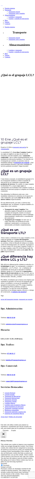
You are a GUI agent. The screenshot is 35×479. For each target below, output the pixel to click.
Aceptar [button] (13, 430)
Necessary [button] (4, 463)
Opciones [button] (6, 430)
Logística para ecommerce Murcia (15, 405)
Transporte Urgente (11, 401)
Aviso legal (4, 417)
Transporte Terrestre (11, 400)
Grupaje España (9, 394)
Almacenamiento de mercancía (14, 406)
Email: (12, 2)
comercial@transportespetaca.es (16, 381)
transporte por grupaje (25, 299)
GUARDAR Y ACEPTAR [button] (9, 477)
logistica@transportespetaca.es (16, 360)
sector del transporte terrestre (9, 299)
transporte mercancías (19, 147)
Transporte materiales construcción (15, 412)
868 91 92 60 (11, 317)
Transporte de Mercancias (12, 396)
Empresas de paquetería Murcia (14, 413)
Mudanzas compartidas (12, 410)
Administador (5, 149)
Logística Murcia (10, 403)
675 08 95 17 (11, 353)
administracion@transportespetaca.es (17, 324)
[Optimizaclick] (11, 423)
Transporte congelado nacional (14, 408)
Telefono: (9, 1)
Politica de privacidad (15, 417)
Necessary (6, 465)
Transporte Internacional (12, 398)
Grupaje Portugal (10, 393)
